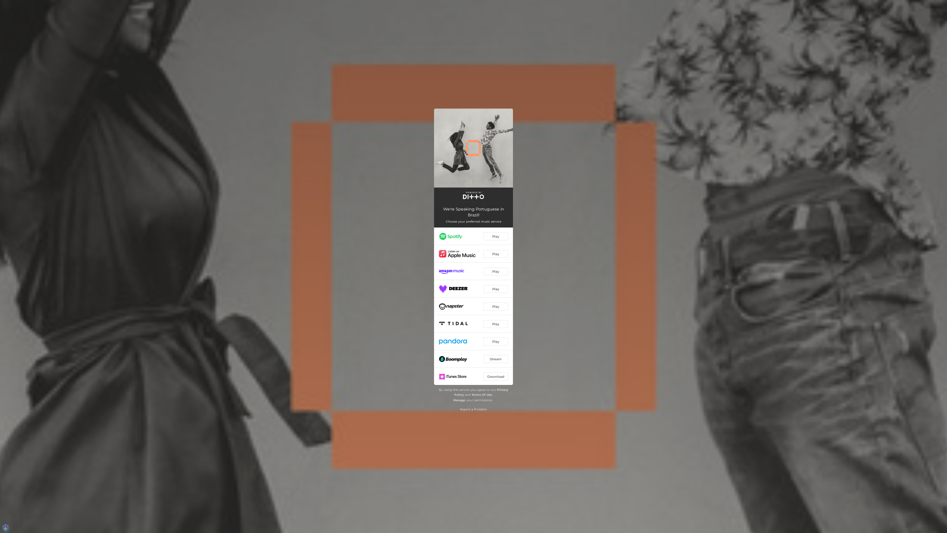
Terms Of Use (482, 395)
